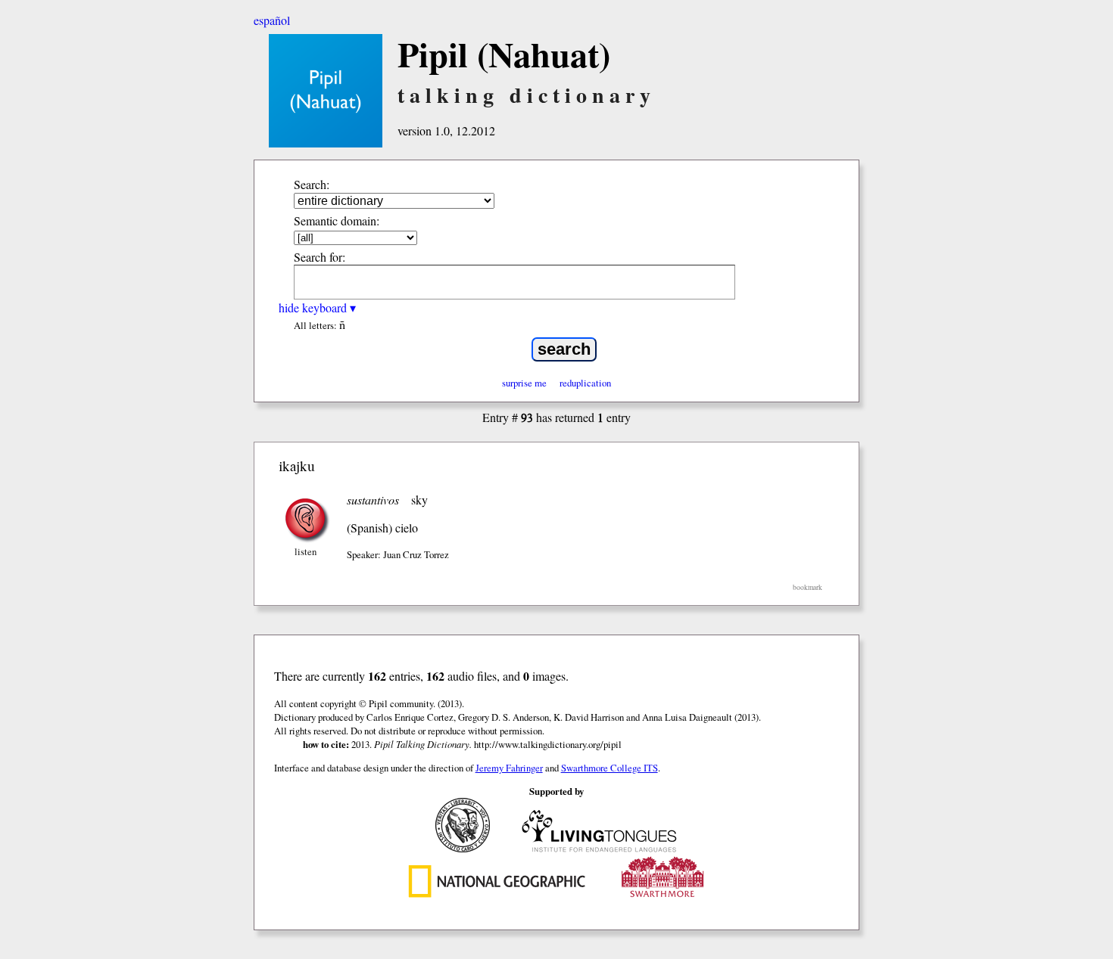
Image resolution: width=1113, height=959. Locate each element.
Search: (311, 184)
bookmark (807, 587)
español (272, 20)
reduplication (585, 382)
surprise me (524, 382)
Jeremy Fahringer (509, 767)
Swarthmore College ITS (609, 767)
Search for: (319, 257)
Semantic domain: (336, 220)
